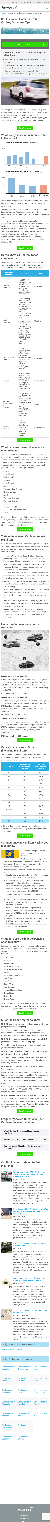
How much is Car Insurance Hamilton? (20, 1140)
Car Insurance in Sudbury (8, 1438)
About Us (14, 2)
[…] (35, 1203)
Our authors (24, 1518)
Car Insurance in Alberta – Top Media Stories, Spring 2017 (29, 1244)
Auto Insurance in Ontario (12, 1349)
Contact (46, 2)
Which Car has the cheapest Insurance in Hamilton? (21, 1132)
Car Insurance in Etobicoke (8, 1403)
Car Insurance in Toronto (40, 1403)
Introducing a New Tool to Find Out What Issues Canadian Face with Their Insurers (30, 1211)
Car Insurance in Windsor (40, 1414)
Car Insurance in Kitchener (24, 1414)
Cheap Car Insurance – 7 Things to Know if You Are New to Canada (28, 1279)
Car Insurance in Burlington (8, 1391)
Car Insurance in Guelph (40, 1368)
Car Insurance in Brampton (8, 1368)
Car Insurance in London (24, 1426)
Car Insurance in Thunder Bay (24, 1368)
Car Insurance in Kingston (8, 1414)
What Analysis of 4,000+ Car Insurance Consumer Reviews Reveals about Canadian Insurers (30, 1174)
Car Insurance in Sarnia (24, 1391)
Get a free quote (25, 128)
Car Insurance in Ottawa (24, 1438)
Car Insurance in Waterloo (24, 1379)
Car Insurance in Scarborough (8, 1426)
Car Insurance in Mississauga (40, 1379)
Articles (29, 2)
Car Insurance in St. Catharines (40, 1391)
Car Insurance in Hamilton (24, 1403)
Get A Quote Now (24, 44)
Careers (23, 2)
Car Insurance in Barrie (8, 1379)
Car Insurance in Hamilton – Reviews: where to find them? (24, 1147)
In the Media (38, 2)
